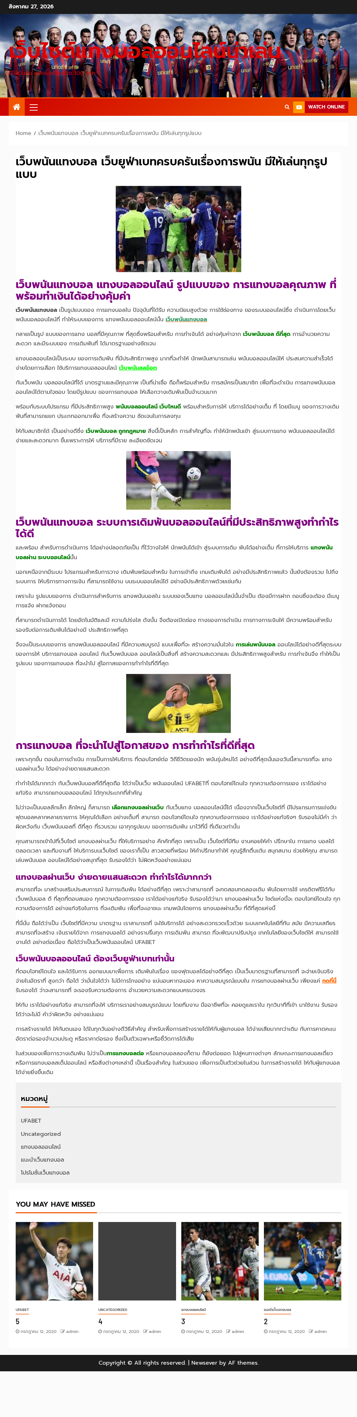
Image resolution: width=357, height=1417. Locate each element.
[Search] (287, 107)
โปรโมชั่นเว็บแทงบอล (45, 1173)
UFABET (31, 1121)
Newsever (204, 1363)
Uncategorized (41, 1134)
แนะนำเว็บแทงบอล (42, 1160)
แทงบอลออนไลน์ (41, 1147)
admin (72, 1331)
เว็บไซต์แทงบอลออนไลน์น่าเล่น (145, 51)
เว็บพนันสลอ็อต (138, 368)
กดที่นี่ (329, 981)
